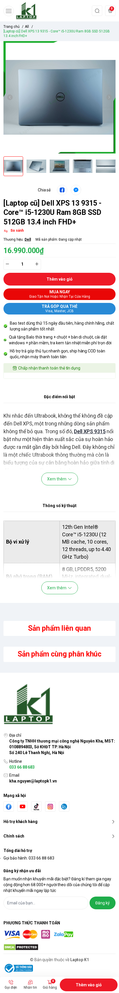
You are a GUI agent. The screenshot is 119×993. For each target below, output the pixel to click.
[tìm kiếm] (97, 11)
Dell (28, 239)
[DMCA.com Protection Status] (59, 947)
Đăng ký (102, 903)
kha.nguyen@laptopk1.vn (33, 781)
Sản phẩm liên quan (59, 628)
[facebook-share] (62, 190)
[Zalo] (64, 806)
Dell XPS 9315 (89, 431)
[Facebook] (9, 807)
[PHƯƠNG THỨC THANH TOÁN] (59, 935)
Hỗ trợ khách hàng (20, 821)
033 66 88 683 (22, 767)
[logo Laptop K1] (59, 704)
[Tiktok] (36, 806)
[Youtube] (22, 806)
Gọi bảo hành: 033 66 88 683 (28, 858)
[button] (10, 97)
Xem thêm (56, 479)
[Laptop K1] (26, 10)
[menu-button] (8, 11)
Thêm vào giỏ (89, 985)
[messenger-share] (76, 190)
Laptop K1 (79, 959)
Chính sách (13, 836)
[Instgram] (50, 806)
